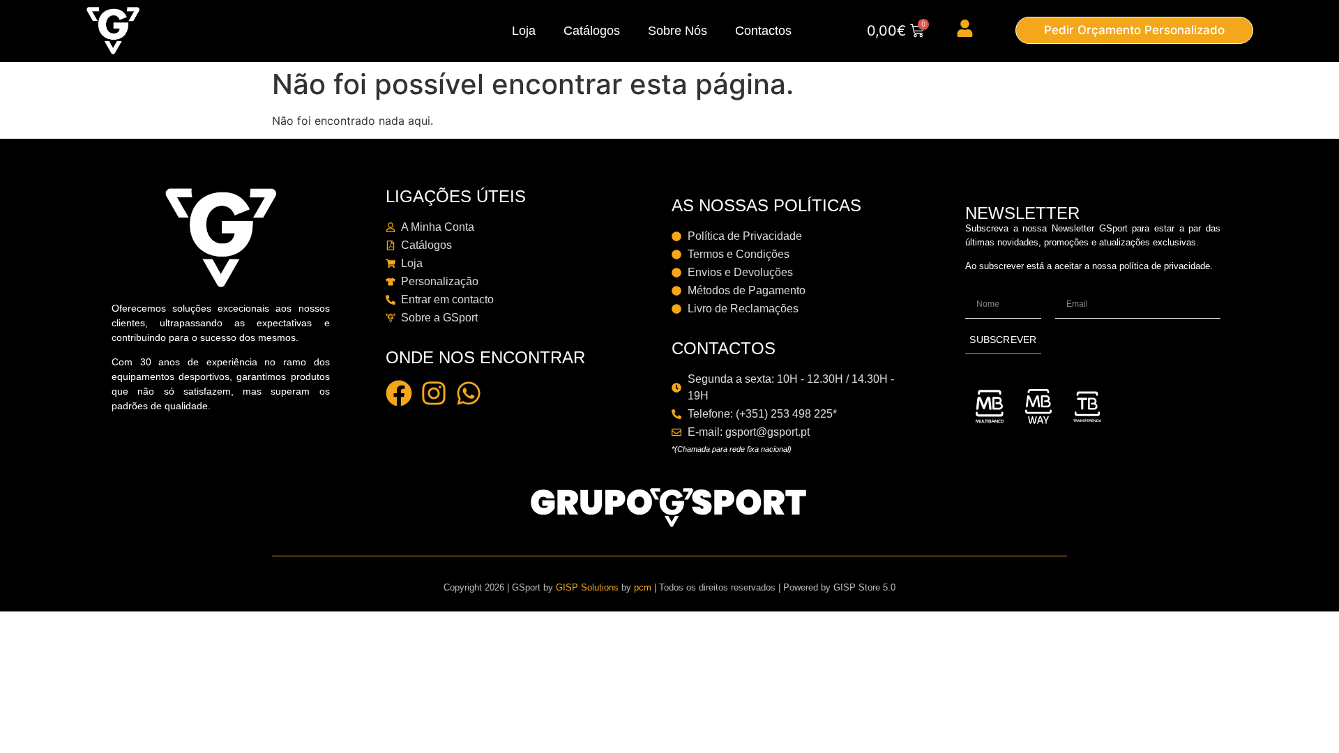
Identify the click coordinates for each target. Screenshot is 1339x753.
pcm (642, 587)
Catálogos (591, 31)
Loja (524, 31)
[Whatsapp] (468, 393)
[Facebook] (399, 393)
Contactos (763, 31)
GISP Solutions (587, 587)
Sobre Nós (677, 31)
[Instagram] (434, 393)
